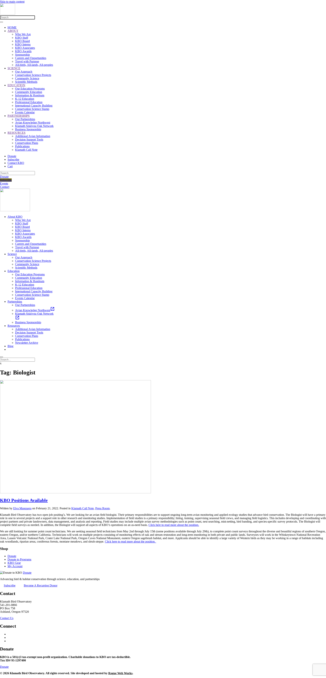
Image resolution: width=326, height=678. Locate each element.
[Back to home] (7, 13)
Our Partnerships (25, 119)
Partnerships (15, 301)
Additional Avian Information (32, 136)
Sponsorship (22, 54)
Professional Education (28, 102)
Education (14, 271)
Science (12, 254)
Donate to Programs (19, 559)
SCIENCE (14, 68)
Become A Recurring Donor (40, 585)
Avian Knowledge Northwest (32, 122)
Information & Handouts (29, 95)
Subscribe (13, 159)
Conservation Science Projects (33, 75)
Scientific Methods (26, 81)
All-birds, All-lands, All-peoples (34, 64)
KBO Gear (14, 562)
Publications (22, 146)
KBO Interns (23, 44)
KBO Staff (21, 37)
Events (4, 183)
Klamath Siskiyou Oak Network (34, 126)
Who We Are (23, 34)
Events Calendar (25, 112)
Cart (10, 166)
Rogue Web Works (120, 673)
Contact (4, 186)
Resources (14, 325)
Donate (12, 156)
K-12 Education (24, 98)
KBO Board (22, 41)
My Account (15, 566)
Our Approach (23, 71)
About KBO (15, 216)
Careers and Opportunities (30, 58)
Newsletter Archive (26, 342)
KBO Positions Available (24, 500)
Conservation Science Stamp (32, 109)
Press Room (102, 508)
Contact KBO (16, 163)
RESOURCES (16, 132)
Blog (10, 346)
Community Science (27, 78)
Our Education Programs (30, 88)
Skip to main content (12, 1)
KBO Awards (23, 51)
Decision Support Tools (29, 139)
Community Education (28, 92)
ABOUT (13, 30)
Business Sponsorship (28, 129)
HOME (12, 27)
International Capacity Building (33, 105)
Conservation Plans (26, 143)
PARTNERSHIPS (19, 115)
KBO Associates (25, 47)
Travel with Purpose (27, 61)
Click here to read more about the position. (173, 525)
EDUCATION (16, 85)
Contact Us (6, 618)
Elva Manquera (22, 508)
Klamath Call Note (26, 149)
